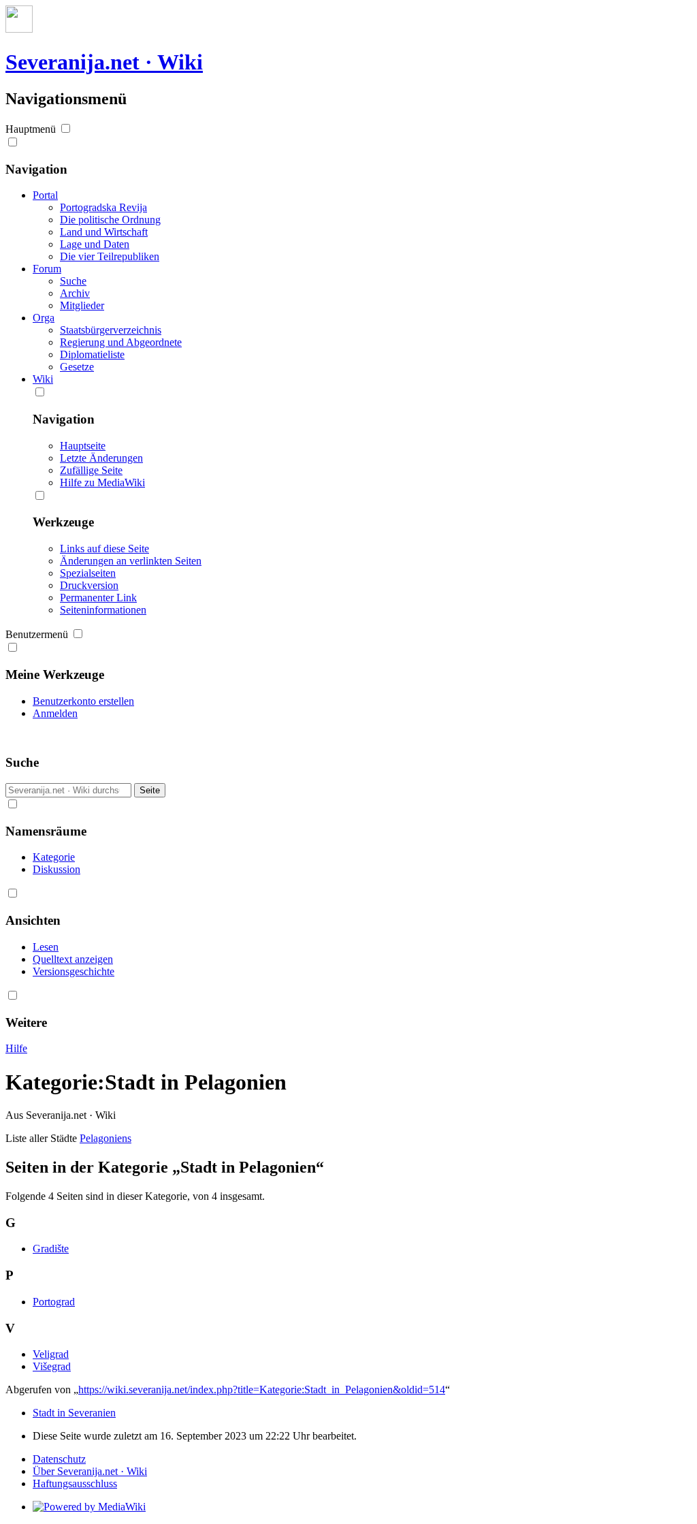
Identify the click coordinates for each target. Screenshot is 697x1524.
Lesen (46, 947)
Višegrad (52, 1366)
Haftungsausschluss (75, 1483)
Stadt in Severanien (74, 1412)
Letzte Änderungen (101, 458)
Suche (22, 762)
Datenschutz (59, 1459)
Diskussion (56, 869)
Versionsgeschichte (73, 971)
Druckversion (89, 585)
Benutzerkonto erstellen (83, 701)
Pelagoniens (105, 1138)
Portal (45, 195)
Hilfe (16, 1048)
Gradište (51, 1248)
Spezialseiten (88, 573)
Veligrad (51, 1354)
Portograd (54, 1301)
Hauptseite (83, 445)
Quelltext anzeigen (73, 959)
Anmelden (55, 713)
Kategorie (54, 857)
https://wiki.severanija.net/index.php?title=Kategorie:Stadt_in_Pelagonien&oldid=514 (261, 1389)
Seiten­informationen (103, 610)
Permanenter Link (98, 597)
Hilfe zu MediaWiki (102, 482)
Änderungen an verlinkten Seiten (130, 561)
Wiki (43, 379)
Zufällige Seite (91, 470)
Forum (47, 268)
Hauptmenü (30, 129)
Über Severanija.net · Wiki (90, 1471)
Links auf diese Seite (104, 548)
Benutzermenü (36, 634)
